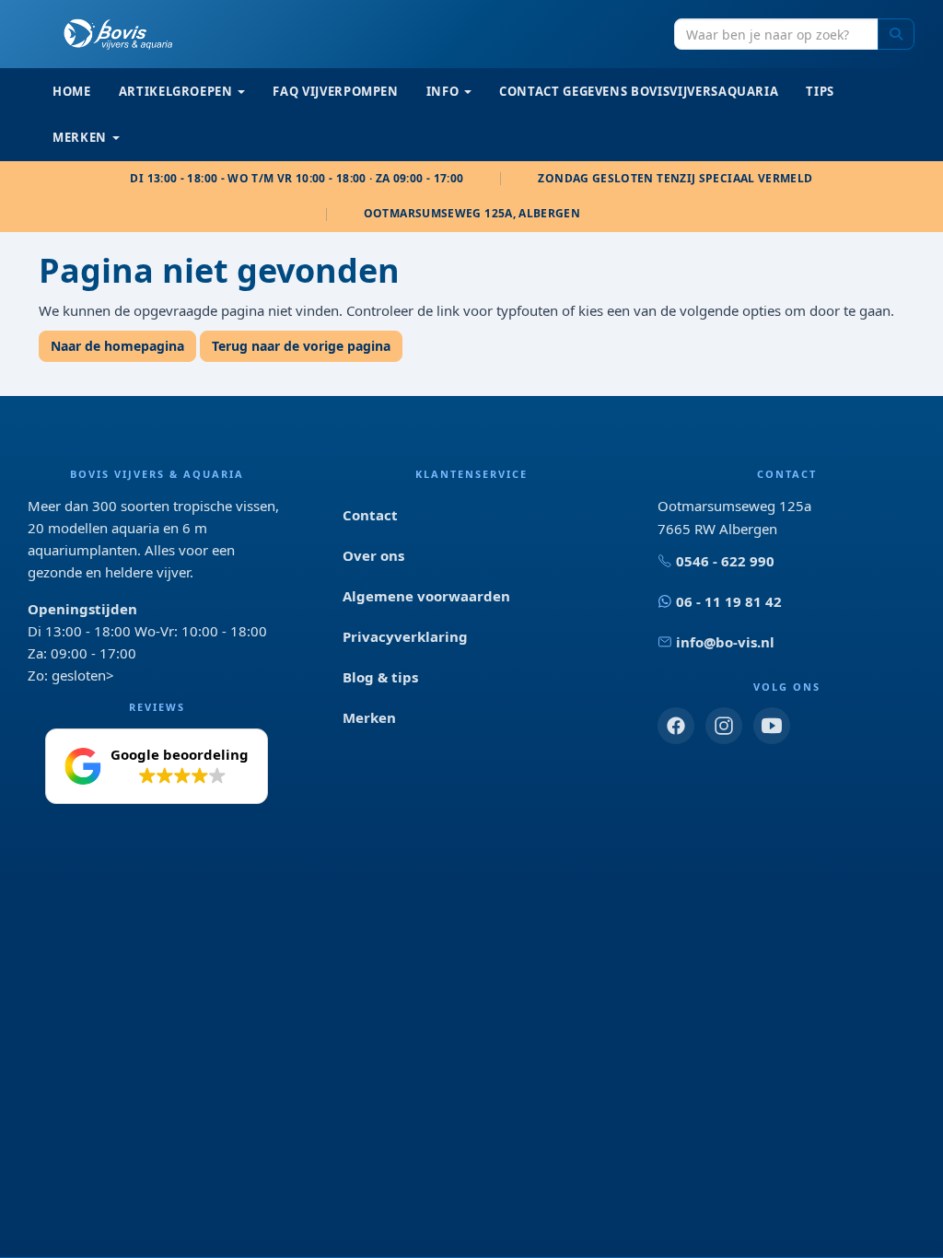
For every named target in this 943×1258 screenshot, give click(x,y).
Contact (370, 515)
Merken (369, 717)
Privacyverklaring (405, 636)
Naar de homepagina (117, 346)
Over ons (373, 555)
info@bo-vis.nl (725, 642)
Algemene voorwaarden (426, 596)
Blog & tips (380, 677)
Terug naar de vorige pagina (301, 346)
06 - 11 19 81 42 (729, 601)
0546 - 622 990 (725, 561)
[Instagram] (723, 725)
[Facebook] (676, 725)
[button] (156, 766)
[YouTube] (771, 725)
